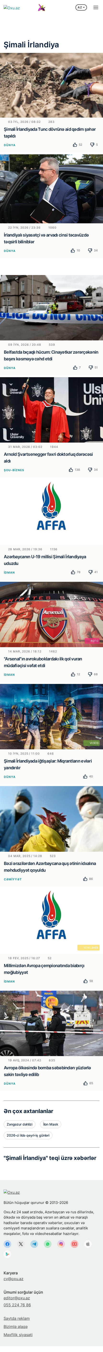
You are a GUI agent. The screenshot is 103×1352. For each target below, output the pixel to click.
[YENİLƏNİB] (51, 920)
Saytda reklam (17, 1318)
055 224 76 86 (17, 1304)
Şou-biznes (14, 470)
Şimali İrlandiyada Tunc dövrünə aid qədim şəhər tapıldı (50, 132)
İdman (9, 572)
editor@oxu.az (17, 1298)
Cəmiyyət (13, 879)
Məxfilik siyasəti (18, 1334)
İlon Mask (50, 1124)
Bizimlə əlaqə (16, 1326)
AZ (80, 7)
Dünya (10, 145)
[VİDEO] (51, 716)
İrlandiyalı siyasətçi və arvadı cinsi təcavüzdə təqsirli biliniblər (46, 238)
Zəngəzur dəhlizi (19, 1124)
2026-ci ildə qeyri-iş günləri (28, 1135)
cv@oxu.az (13, 1278)
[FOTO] (51, 614)
